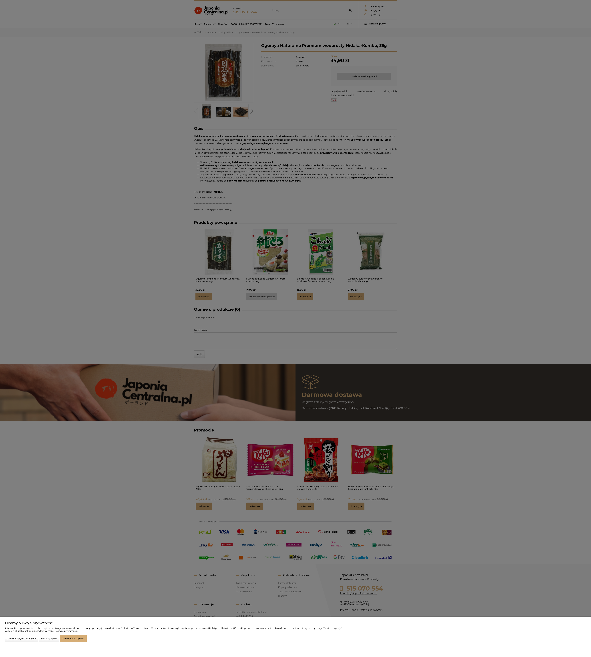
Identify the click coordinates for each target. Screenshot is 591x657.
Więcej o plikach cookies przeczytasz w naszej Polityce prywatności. (41, 631)
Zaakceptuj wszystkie (73, 638)
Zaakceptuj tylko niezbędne (21, 638)
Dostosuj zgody (49, 638)
